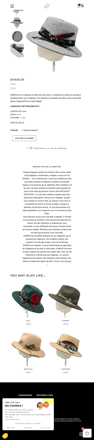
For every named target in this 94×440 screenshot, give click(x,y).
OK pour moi (45, 428)
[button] (5, 436)
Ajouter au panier (24, 138)
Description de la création (47, 167)
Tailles (14, 130)
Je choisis (28, 428)
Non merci (11, 428)
